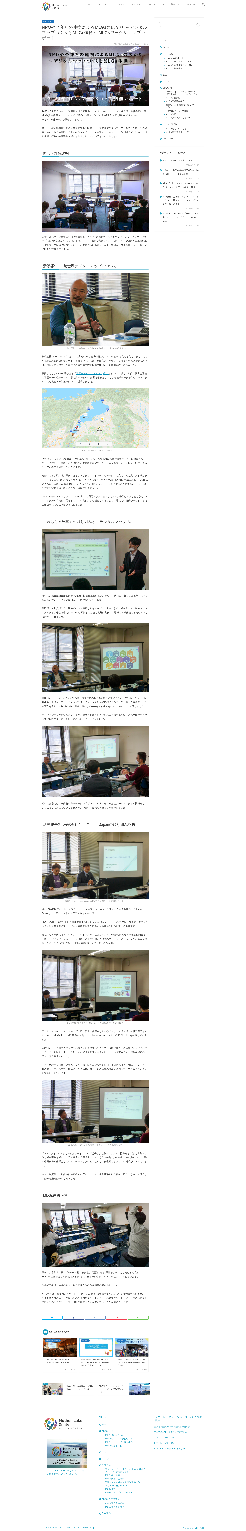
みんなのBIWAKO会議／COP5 (177, 160)
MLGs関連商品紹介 (175, 101)
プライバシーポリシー (52, 1527)
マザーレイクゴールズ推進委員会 (78, 1527)
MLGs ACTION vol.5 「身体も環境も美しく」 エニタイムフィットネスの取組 (181, 217)
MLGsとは (104, 4)
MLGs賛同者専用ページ (177, 132)
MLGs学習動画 (173, 98)
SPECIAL (151, 4)
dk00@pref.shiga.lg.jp (173, 1448)
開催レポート (48, 21)
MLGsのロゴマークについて (179, 61)
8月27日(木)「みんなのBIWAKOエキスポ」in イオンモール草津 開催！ (180, 185)
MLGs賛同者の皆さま (176, 129)
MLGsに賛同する (171, 4)
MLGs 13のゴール (175, 58)
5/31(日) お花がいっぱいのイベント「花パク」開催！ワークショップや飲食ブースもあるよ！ (181, 200)
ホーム (89, 4)
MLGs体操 (171, 114)
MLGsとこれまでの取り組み (179, 65)
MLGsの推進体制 (174, 68)
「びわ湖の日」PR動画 (177, 111)
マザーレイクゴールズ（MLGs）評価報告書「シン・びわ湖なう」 (182, 93)
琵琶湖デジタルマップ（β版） (92, 373)
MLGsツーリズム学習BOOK (179, 118)
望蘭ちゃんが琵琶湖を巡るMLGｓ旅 (181, 106)
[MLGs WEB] (54, 12)
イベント (136, 4)
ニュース (120, 4)
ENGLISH (191, 4)
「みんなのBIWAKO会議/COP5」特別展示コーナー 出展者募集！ (181, 172)
